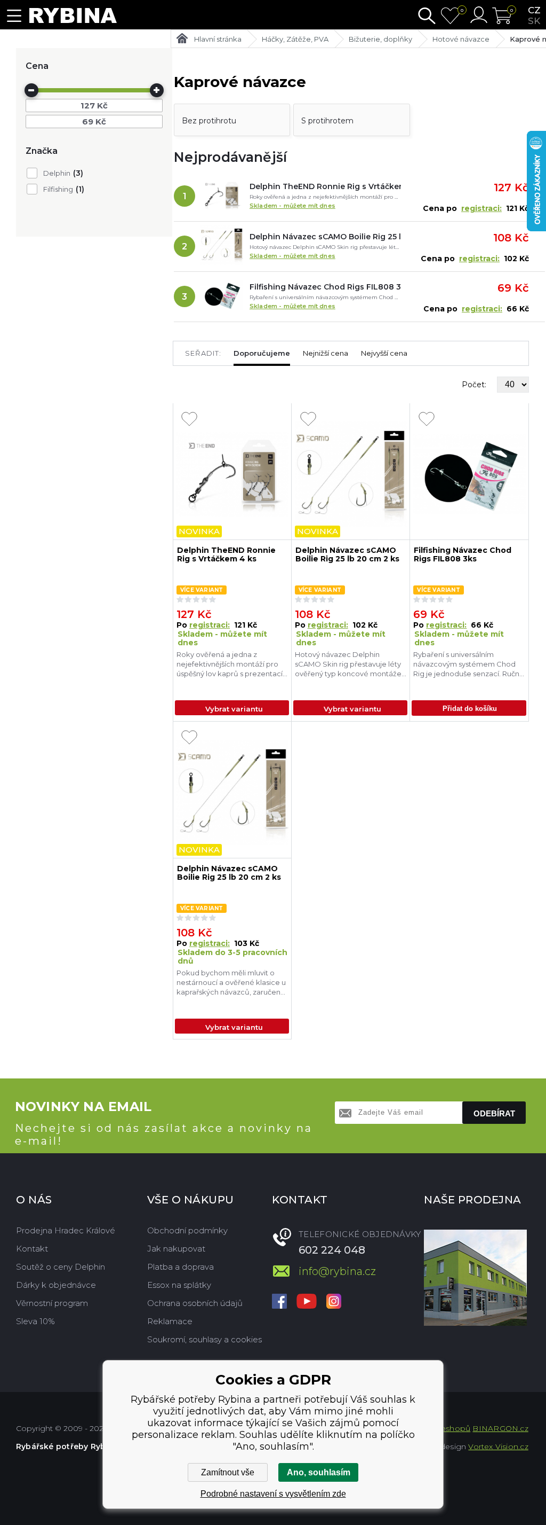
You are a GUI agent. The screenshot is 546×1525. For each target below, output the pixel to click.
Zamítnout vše (227, 1472)
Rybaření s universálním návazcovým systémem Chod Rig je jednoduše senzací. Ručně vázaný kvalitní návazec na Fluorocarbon (468, 664)
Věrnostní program (52, 1303)
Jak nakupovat (176, 1249)
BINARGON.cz (500, 1428)
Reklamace (169, 1321)
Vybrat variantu (234, 709)
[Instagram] (333, 1302)
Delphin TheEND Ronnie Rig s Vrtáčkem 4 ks (325, 186)
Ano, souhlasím (318, 1472)
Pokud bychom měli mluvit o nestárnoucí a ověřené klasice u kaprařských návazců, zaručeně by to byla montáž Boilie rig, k (231, 982)
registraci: (481, 208)
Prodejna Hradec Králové (65, 1230)
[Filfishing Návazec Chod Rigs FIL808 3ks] (221, 296)
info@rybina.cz (337, 1271)
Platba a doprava (180, 1267)
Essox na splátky (179, 1285)
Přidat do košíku (470, 709)
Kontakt (32, 1249)
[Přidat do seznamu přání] (189, 420)
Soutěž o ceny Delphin (60, 1267)
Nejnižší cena (325, 353)
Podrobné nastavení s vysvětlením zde (273, 1493)
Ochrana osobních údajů (195, 1303)
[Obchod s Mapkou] (475, 1278)
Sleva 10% (35, 1321)
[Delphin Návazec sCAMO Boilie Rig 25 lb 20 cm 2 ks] (221, 246)
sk (534, 20)
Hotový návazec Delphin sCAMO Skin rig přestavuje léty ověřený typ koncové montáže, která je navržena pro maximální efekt (350, 664)
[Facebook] (279, 1302)
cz (534, 10)
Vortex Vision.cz (498, 1446)
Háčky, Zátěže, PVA (295, 39)
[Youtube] (306, 1302)
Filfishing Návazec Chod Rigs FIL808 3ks (325, 287)
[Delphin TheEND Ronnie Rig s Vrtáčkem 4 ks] (221, 196)
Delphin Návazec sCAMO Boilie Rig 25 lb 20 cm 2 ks (325, 236)
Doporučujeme (262, 353)
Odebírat (494, 1113)
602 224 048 (332, 1250)
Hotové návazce (460, 39)
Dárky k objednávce (56, 1285)
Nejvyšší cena (384, 353)
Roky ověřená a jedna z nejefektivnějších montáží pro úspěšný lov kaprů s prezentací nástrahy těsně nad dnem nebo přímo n (229, 664)
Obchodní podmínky (187, 1230)
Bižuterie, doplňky (380, 39)
